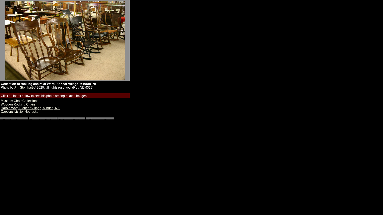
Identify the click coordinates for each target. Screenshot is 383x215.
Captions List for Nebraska (19, 111)
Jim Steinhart (23, 87)
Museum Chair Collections (19, 101)
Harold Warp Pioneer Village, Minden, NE (30, 108)
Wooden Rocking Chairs (18, 104)
